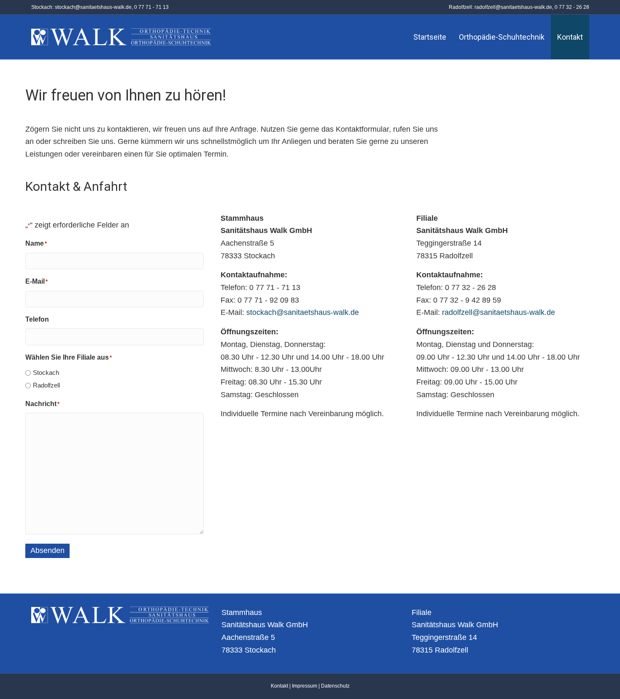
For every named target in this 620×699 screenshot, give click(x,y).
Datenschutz (335, 686)
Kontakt (570, 37)
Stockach (46, 372)
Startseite (429, 37)
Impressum (304, 686)
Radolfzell (46, 385)
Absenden (47, 550)
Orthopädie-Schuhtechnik (502, 37)
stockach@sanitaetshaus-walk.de (93, 7)
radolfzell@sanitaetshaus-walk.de (513, 7)
